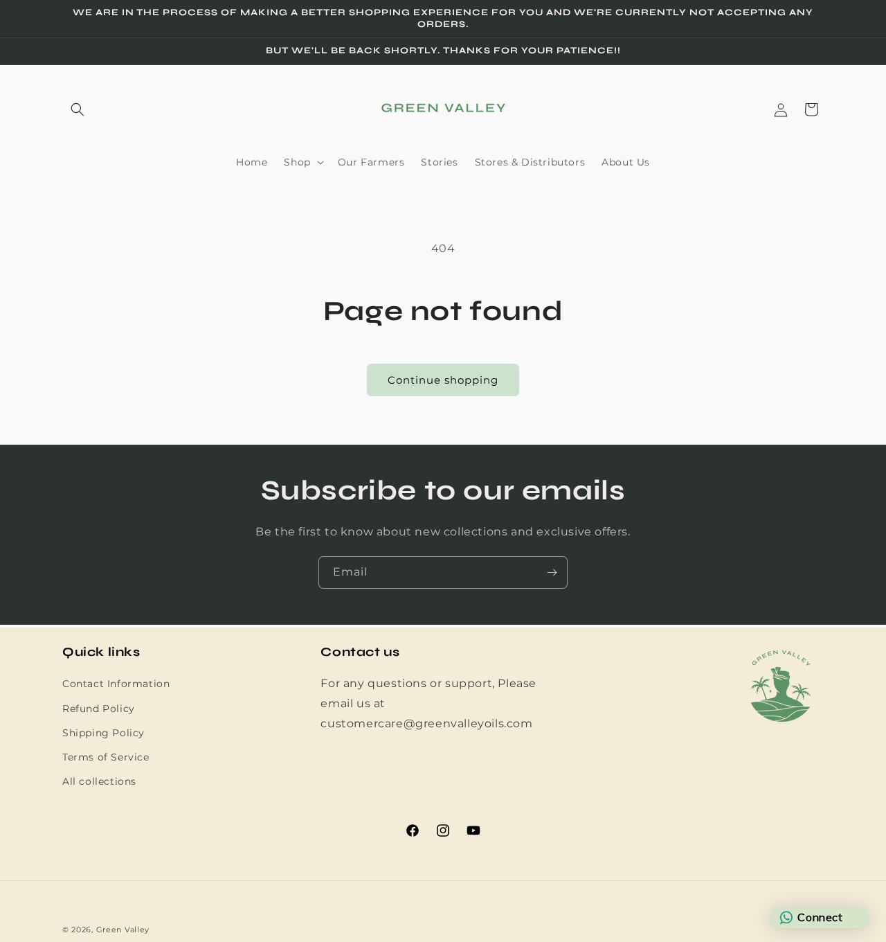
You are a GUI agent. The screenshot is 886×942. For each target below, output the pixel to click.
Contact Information (116, 684)
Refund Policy (98, 708)
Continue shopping (443, 379)
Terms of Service (106, 757)
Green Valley (123, 929)
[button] (77, 109)
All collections (99, 781)
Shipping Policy (103, 733)
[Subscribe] (551, 572)
